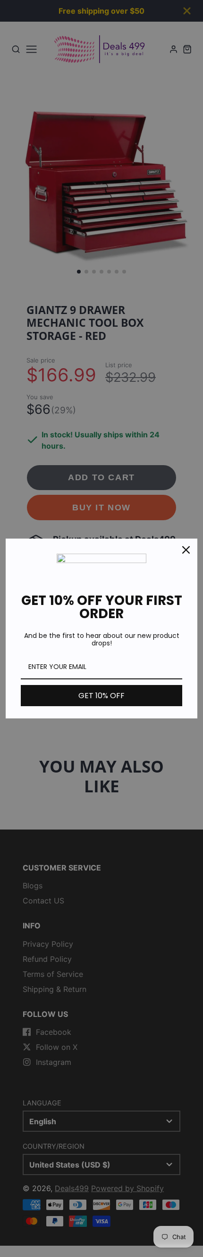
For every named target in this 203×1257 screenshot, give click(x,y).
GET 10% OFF (101, 695)
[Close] (186, 550)
